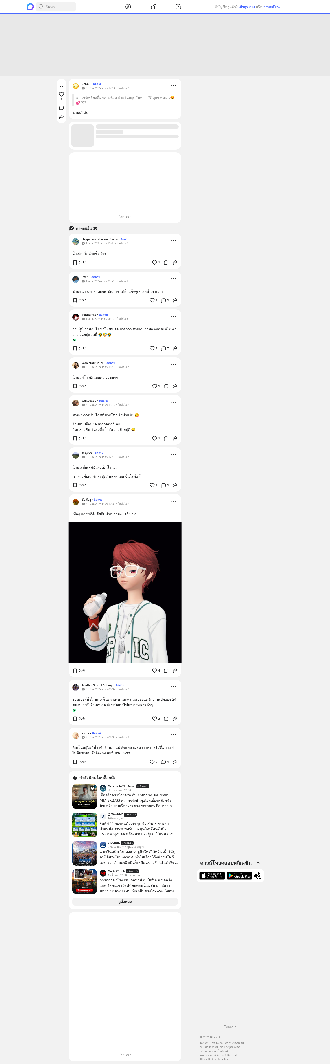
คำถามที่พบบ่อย (234, 1043)
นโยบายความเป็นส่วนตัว (214, 1051)
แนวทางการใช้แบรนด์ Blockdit (218, 1055)
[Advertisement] (165, 45)
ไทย (226, 1059)
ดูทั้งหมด (125, 901)
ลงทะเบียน (271, 6)
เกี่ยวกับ (204, 1043)
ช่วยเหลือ (217, 1043)
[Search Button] (40, 6)
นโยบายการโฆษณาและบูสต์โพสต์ (220, 1047)
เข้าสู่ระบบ (246, 6)
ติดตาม (97, 84)
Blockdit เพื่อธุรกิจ (210, 1059)
